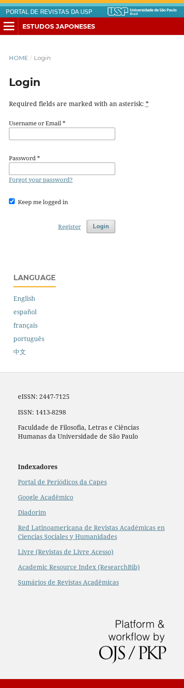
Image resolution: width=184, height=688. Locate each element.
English (24, 298)
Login (101, 226)
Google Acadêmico (45, 497)
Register (69, 226)
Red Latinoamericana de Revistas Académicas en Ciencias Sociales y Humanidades (91, 532)
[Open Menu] (9, 26)
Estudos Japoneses (58, 26)
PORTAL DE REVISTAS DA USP (49, 12)
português (28, 338)
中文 (19, 351)
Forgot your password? (41, 179)
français (25, 325)
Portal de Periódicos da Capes (62, 482)
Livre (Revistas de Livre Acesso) (65, 551)
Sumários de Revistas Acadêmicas (68, 582)
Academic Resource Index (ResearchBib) (79, 567)
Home (18, 57)
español (25, 312)
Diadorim (32, 512)
